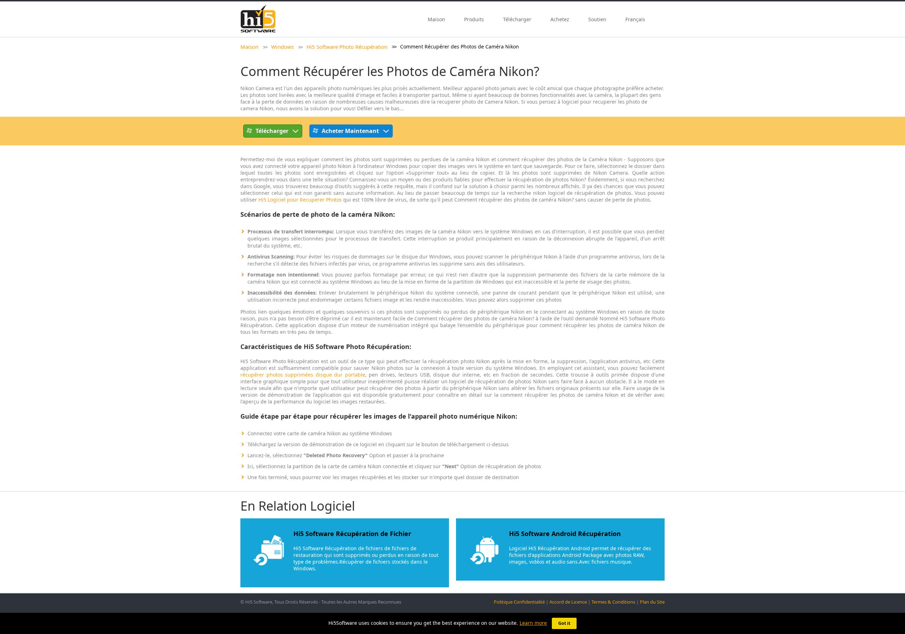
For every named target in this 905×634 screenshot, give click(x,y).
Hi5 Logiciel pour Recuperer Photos (300, 199)
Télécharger (517, 19)
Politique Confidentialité (519, 602)
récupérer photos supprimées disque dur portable (302, 374)
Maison (436, 19)
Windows (282, 46)
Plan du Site (652, 602)
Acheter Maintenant (350, 131)
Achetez (559, 19)
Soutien (597, 19)
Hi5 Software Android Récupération (565, 533)
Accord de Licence (568, 602)
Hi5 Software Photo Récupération (346, 46)
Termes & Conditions (613, 602)
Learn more (533, 623)
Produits (474, 19)
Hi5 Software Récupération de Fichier (352, 533)
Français (636, 19)
